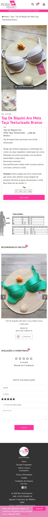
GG (30, 191)
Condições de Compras (24, 481)
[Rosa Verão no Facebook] (23, 487)
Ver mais (24, 514)
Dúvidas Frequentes (24, 465)
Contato (24, 478)
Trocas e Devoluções (24, 474)
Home (6, 16)
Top (4, 127)
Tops (12, 16)
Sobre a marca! (24, 468)
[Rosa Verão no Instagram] (25, 487)
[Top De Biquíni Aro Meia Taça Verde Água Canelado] (24, 286)
